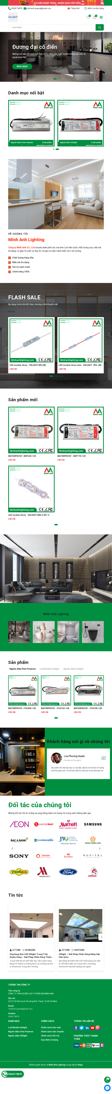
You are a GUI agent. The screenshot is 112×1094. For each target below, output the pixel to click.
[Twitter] (81, 1027)
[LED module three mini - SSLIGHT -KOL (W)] (80, 340)
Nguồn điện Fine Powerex (31, 142)
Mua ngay (22, 66)
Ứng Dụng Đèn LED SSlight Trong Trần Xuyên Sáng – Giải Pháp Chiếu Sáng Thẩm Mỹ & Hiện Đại (30, 957)
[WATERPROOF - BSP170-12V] (80, 430)
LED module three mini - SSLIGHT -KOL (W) (80, 365)
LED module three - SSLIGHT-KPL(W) (28, 365)
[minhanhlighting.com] (56, 3)
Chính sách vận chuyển (52, 1031)
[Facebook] (76, 1027)
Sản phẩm (18, 662)
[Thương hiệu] (19, 824)
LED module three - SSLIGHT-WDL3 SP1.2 (28, 515)
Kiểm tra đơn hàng (95, 8)
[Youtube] (92, 1027)
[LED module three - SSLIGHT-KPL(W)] (31, 340)
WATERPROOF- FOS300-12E (22, 708)
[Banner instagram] (19, 632)
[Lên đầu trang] (107, 1072)
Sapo (80, 1065)
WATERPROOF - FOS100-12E (88, 708)
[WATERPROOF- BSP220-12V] (31, 430)
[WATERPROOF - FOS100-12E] (89, 690)
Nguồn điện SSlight (80, 142)
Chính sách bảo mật (51, 1027)
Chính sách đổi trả (50, 1035)
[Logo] (13, 17)
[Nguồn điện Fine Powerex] (31, 123)
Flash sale (24, 297)
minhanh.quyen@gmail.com (20, 1009)
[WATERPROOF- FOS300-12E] (23, 690)
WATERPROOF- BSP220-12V (22, 456)
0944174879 (13, 1016)
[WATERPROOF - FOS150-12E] (56, 690)
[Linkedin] (87, 1027)
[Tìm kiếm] (100, 27)
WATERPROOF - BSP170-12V (71, 456)
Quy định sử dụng (49, 1040)
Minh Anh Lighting (56, 614)
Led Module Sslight (17, 1027)
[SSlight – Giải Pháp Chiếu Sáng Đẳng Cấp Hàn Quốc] (80, 925)
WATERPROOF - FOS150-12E (55, 708)
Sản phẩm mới (23, 399)
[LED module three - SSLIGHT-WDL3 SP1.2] (31, 489)
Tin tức (15, 895)
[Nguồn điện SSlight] (80, 123)
